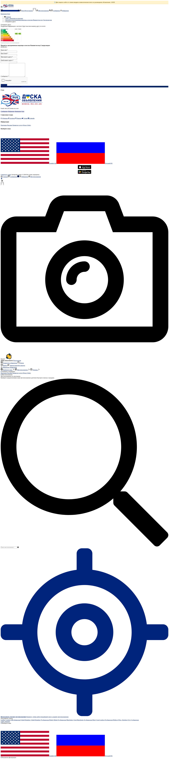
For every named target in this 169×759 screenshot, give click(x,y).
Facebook (12, 118)
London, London (10, 720)
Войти (5, 365)
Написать (3, 85)
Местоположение (43, 10)
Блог (8, 14)
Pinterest (18, 118)
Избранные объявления (9, 367)
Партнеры (4, 125)
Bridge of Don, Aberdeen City (126, 720)
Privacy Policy (27, 125)
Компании (4, 14)
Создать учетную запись (29, 86)
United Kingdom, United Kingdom (35, 720)
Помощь (35, 370)
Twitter (25, 118)
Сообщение (56, 10)
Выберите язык (8, 370)
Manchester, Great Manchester (79, 720)
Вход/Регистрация (27, 10)
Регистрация (17, 360)
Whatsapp (5, 118)
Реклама (9, 125)
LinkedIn (32, 118)
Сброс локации (5, 721)
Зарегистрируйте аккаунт (17, 365)
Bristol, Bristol (57, 720)
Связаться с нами (6, 174)
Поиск (22, 363)
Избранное (65, 10)
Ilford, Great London (102, 720)
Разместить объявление (10, 10)
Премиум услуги (17, 125)
